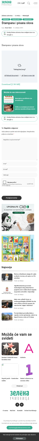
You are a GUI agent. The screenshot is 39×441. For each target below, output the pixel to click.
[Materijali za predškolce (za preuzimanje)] (19, 99)
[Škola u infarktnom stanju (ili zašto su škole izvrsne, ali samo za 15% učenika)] (7, 278)
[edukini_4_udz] (18, 248)
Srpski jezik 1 (16, 19)
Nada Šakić (8, 27)
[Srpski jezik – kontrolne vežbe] (10, 369)
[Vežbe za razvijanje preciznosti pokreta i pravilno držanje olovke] (19, 108)
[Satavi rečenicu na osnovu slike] (28, 369)
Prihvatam (19, 438)
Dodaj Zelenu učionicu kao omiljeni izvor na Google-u (21, 34)
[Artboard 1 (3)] (18, 217)
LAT (23, 3)
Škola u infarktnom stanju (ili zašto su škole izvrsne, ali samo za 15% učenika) (25, 276)
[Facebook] (17, 405)
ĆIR (19, 3)
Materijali (6, 19)
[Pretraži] (28, 3)
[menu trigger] (34, 3)
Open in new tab (29, 75)
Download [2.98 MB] (11, 84)
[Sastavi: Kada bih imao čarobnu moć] (10, 348)
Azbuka (23, 357)
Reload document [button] (12, 75)
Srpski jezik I (28, 19)
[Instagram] (22, 405)
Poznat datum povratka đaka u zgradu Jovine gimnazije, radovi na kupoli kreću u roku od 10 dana (25, 315)
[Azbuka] (28, 348)
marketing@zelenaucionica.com (19, 427)
